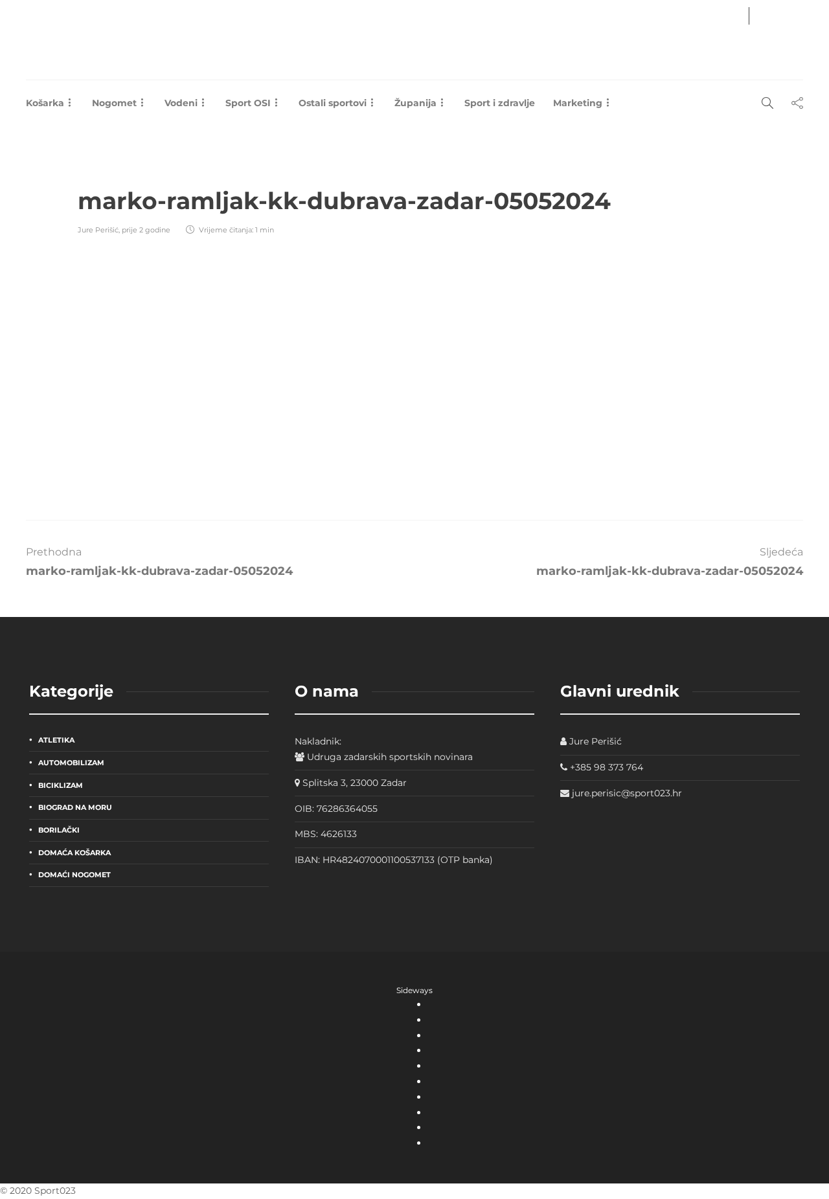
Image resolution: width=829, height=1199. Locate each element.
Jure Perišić (98, 229)
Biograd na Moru (75, 807)
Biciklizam (60, 785)
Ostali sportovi (333, 103)
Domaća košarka (74, 852)
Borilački (59, 830)
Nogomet (114, 103)
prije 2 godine (146, 229)
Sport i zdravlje (499, 103)
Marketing (577, 103)
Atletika (56, 740)
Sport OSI (248, 103)
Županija (415, 103)
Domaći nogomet (74, 874)
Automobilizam (71, 762)
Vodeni (181, 103)
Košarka (45, 103)
